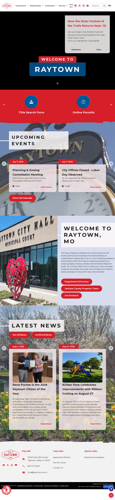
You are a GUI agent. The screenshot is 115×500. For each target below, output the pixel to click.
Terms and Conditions (51, 485)
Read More (76, 50)
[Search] (105, 6)
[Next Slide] (111, 105)
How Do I (71, 6)
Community (50, 6)
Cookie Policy (64, 485)
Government (20, 6)
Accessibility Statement (25, 485)
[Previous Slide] (4, 105)
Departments (35, 6)
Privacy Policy (38, 485)
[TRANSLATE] (110, 5)
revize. (111, 484)
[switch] (57, 83)
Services (62, 6)
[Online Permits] (31, 105)
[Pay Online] (83, 105)
